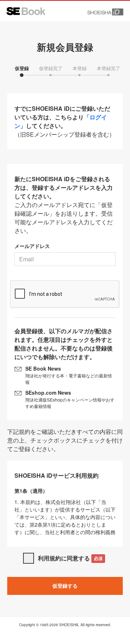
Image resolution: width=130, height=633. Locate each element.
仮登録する (65, 585)
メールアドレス (32, 245)
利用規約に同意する (70, 558)
